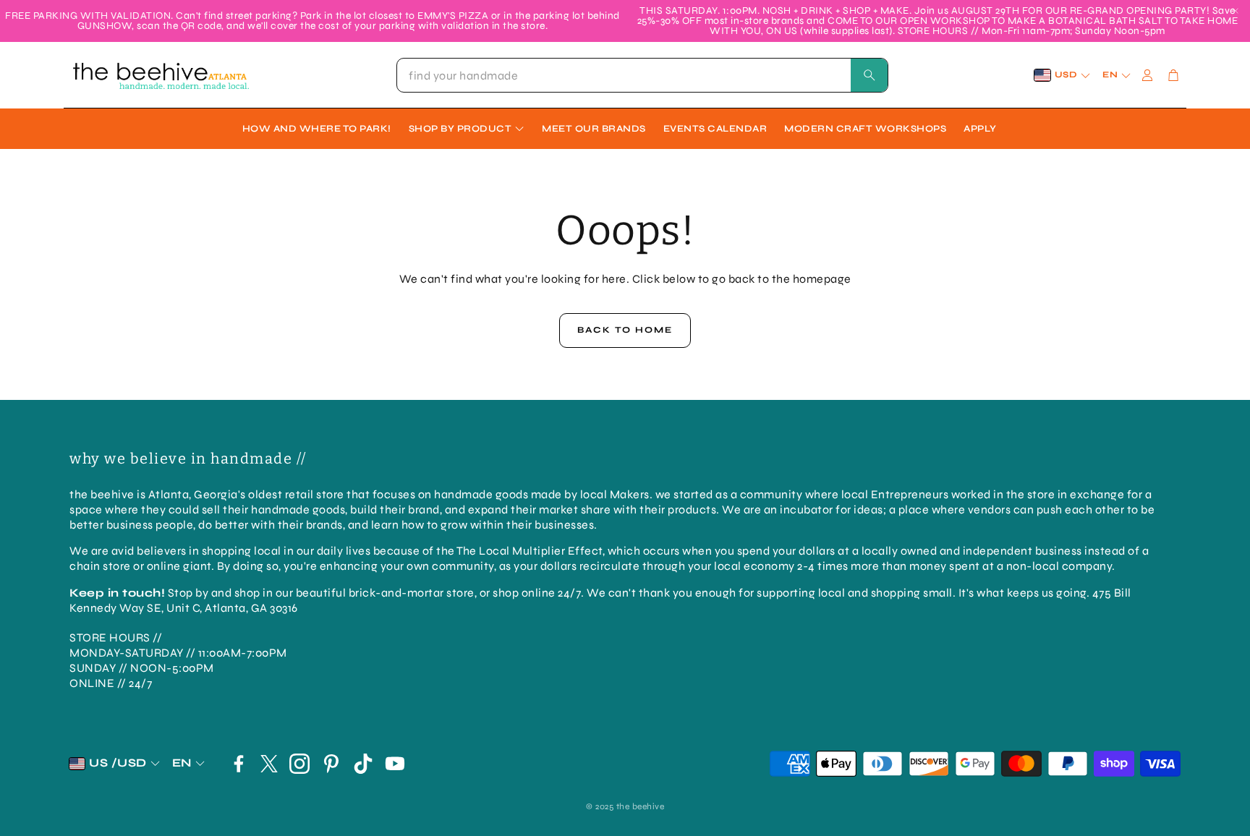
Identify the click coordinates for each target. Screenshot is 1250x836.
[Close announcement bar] (1235, 11)
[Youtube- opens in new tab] (395, 764)
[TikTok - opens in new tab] (363, 764)
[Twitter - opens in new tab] (269, 763)
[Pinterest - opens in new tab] (331, 764)
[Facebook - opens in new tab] (239, 764)
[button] (642, 75)
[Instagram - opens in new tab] (299, 764)
